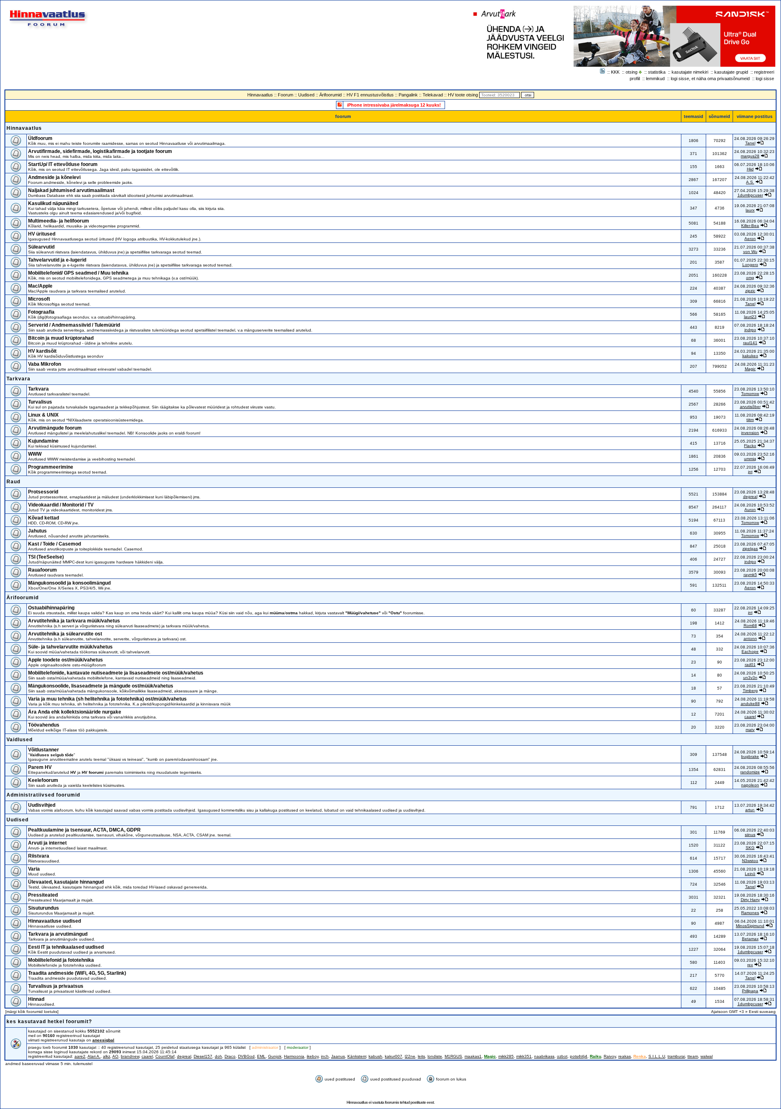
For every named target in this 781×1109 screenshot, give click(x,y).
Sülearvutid (41, 247)
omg (750, 277)
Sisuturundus (43, 908)
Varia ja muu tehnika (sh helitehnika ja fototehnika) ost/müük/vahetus (107, 699)
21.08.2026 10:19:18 (754, 869)
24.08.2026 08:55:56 (754, 767)
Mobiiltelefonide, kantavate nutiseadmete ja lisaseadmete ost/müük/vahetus (115, 673)
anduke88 (750, 703)
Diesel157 (203, 1056)
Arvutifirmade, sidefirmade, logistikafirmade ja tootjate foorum (100, 151)
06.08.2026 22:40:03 (754, 830)
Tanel (750, 143)
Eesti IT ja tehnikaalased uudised (66, 947)
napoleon (750, 785)
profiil (635, 78)
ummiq (750, 458)
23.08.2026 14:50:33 (754, 583)
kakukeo (750, 356)
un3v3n (750, 677)
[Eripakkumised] (340, 104)
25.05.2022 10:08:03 (754, 908)
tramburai (676, 1056)
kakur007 (393, 1056)
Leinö (750, 873)
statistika (656, 72)
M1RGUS (453, 1056)
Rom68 (750, 625)
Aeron (750, 238)
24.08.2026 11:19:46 (754, 621)
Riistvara (38, 856)
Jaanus (338, 1056)
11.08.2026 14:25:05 (754, 312)
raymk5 (750, 574)
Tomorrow (750, 393)
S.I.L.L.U (656, 1056)
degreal (750, 496)
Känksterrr (356, 1056)
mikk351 (524, 1056)
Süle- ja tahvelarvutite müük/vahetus (70, 647)
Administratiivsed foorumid (43, 795)
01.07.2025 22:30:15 (754, 260)
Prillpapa (750, 991)
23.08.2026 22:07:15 (754, 843)
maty (750, 729)
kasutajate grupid (731, 72)
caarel (750, 716)
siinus (750, 834)
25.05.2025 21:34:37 (754, 441)
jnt (750, 471)
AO (115, 1056)
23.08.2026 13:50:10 (754, 389)
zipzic (750, 290)
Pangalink (408, 94)
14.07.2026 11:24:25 (754, 973)
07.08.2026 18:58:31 (754, 999)
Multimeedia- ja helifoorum (58, 221)
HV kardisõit (42, 351)
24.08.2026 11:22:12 (754, 634)
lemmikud (655, 78)
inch (325, 1056)
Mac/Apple (40, 286)
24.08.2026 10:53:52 (754, 505)
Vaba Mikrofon (44, 364)
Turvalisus (40, 402)
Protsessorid (43, 492)
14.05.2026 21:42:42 (754, 780)
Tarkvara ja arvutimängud (57, 934)
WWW (34, 454)
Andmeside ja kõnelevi (54, 177)
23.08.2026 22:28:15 (754, 273)
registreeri (764, 72)
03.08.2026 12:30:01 (754, 234)
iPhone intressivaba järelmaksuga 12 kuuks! (394, 105)
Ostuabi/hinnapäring (51, 608)
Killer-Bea (750, 225)
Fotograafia (41, 312)
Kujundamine (43, 441)
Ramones (750, 912)
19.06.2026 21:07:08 (754, 205)
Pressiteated (43, 895)
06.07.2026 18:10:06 (754, 164)
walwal (706, 1056)
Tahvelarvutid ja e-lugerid (57, 260)
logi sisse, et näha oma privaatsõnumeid (710, 78)
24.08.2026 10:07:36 (754, 647)
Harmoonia (294, 1056)
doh (218, 1056)
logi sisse (765, 78)
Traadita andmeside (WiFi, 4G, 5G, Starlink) (77, 973)
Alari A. (93, 1056)
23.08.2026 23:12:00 (754, 660)
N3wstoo (750, 860)
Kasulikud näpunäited (53, 203)
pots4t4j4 (578, 1056)
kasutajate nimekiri (690, 72)
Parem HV (40, 767)
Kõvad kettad (43, 518)
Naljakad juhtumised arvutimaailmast (71, 190)
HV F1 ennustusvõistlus (370, 94)
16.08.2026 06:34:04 (754, 221)
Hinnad (36, 999)
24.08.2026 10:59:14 (754, 752)
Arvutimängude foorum (55, 428)
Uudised (306, 94)
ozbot (562, 1056)
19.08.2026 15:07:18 (754, 947)
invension (750, 432)
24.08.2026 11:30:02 (754, 712)
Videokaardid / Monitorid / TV (61, 505)
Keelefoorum (43, 780)
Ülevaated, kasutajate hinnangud (66, 882)
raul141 (750, 343)
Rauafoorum (42, 570)
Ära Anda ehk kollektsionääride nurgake (74, 712)
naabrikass (544, 1056)
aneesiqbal (103, 1040)
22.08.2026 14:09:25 (754, 608)
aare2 (79, 1056)
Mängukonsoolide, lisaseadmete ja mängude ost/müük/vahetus (100, 686)
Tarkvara (19, 379)
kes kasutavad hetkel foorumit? (49, 1021)
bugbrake (750, 756)
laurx (750, 210)
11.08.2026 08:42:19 (754, 415)
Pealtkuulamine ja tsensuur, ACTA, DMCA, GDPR (84, 830)
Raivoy (610, 1056)
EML (261, 1056)
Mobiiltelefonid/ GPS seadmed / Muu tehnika (78, 273)
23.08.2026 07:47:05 (754, 544)
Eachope (750, 651)
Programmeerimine (50, 467)
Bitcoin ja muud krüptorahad (61, 338)
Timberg (750, 690)
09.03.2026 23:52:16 (754, 454)
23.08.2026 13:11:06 (754, 518)
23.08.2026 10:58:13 (754, 986)
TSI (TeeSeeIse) (46, 557)
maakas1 (473, 1056)
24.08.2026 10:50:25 (754, 673)
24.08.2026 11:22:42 (754, 177)
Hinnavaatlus (260, 94)
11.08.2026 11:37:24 (754, 531)
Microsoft (39, 299)
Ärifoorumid (330, 94)
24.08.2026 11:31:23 (754, 364)
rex (750, 965)
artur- (750, 810)
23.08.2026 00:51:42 (754, 402)
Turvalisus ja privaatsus (55, 986)
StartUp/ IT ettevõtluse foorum (63, 164)
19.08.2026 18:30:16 (754, 895)
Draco (230, 1056)
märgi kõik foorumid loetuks (32, 1011)
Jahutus (37, 531)
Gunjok (274, 1056)
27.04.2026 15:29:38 (754, 190)
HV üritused (41, 234)
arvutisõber (750, 406)
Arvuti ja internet (47, 843)
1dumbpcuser (750, 195)
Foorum (285, 94)
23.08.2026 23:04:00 (754, 725)
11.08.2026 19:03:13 (754, 882)
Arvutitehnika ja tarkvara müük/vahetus (74, 621)
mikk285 (506, 1056)
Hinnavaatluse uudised (54, 921)
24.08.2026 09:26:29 (754, 138)
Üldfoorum (40, 138)
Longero (750, 264)
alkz (106, 1056)
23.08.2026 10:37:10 (754, 338)
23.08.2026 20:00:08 (754, 570)
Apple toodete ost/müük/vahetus (65, 660)
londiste (435, 1056)
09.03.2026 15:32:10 (754, 960)
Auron (750, 509)
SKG (750, 847)
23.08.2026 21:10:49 (754, 686)
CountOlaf (165, 1056)
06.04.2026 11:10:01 (754, 921)
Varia (34, 869)
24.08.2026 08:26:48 (754, 428)
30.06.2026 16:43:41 (754, 856)
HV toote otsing (463, 94)
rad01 (750, 664)
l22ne (410, 1056)
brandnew (130, 1056)
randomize (750, 772)
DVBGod (246, 1056)
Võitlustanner (43, 750)
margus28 (750, 156)
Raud (13, 482)
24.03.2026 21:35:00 (754, 351)
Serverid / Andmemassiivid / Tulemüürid (74, 325)
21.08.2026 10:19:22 (754, 299)
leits (421, 1056)
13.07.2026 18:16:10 (754, 934)
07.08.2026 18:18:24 (754, 325)
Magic (750, 369)
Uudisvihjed (41, 805)
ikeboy (313, 1056)
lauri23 (750, 316)
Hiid (750, 169)
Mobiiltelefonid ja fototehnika (61, 960)
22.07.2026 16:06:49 (754, 467)
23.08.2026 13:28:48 (754, 492)
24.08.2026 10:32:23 (754, 151)
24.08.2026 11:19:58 (754, 699)
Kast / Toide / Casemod (54, 544)
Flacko (750, 445)
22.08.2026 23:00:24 (754, 557)
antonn (750, 638)
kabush (375, 1056)
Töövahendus (43, 725)
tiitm (750, 419)
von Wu (750, 251)
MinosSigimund (750, 925)
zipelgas (750, 548)
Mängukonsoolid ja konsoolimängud (69, 583)
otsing (631, 72)
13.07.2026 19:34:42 (754, 805)
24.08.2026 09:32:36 (754, 286)
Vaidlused (20, 739)
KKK (615, 72)
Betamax (750, 939)
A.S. (750, 182)
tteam (692, 1056)
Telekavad (433, 94)
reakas (624, 1056)
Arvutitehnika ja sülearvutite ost (65, 634)
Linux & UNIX (43, 415)
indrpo (750, 329)
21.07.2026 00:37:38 (754, 247)
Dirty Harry (750, 899)
